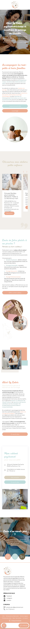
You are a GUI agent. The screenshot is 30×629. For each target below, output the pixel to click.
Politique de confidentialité (12, 616)
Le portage (15, 111)
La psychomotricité (15, 106)
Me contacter (15, 477)
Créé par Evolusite (16, 620)
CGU (3, 616)
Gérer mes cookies (16, 618)
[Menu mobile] (4, 625)
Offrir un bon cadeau (15, 293)
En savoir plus (15, 434)
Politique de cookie (6, 618)
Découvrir (9, 213)
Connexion (25, 618)
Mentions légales (24, 616)
